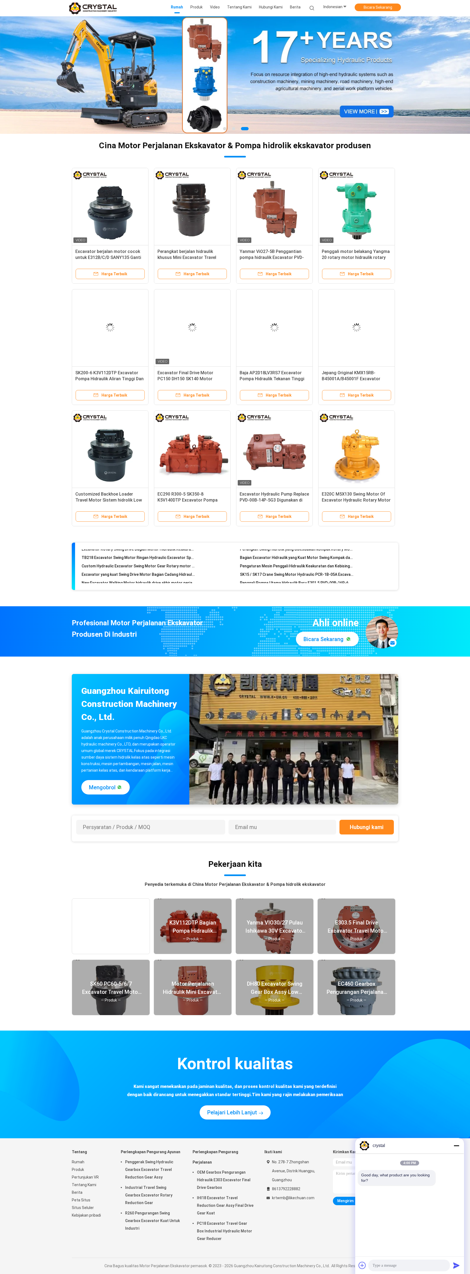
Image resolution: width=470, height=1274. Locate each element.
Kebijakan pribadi (86, 1200)
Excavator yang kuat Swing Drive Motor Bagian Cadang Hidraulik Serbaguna (138, 541)
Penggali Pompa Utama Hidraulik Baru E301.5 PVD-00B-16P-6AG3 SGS (296, 549)
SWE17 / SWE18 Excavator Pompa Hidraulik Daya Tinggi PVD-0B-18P (138, 566)
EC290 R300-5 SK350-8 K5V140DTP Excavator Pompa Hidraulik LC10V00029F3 (187, 485)
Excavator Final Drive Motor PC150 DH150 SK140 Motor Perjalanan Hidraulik (185, 364)
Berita (77, 1178)
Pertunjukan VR (85, 1162)
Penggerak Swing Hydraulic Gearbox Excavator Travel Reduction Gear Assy (149, 1155)
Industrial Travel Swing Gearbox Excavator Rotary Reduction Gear (148, 1180)
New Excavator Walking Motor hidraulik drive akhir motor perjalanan (138, 549)
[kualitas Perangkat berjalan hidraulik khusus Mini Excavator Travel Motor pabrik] (192, 191)
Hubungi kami (367, 812)
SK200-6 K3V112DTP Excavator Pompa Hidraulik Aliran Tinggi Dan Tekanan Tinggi (109, 364)
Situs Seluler (83, 1193)
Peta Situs (81, 1185)
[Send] (456, 1265)
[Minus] (456, 1145)
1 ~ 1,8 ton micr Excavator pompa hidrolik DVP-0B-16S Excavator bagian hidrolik (296, 557)
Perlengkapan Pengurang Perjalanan (215, 1142)
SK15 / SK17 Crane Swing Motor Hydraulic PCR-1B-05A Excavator (296, 541)
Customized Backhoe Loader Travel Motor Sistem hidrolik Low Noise (108, 485)
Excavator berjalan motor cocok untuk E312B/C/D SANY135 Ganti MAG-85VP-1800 (108, 242)
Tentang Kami (84, 1170)
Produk (78, 1155)
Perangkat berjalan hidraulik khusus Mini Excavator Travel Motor (186, 242)
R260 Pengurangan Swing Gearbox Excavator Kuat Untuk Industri (152, 1206)
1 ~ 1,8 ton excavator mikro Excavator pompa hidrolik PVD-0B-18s (296, 566)
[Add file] (362, 1265)
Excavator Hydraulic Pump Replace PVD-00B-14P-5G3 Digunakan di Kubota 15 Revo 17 (274, 485)
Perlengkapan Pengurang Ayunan (150, 1137)
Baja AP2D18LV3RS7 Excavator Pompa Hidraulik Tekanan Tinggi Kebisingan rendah (272, 364)
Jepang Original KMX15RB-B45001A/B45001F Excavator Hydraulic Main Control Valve (351, 364)
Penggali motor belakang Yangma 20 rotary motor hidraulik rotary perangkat (356, 242)
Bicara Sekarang (378, 7)
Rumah (78, 1147)
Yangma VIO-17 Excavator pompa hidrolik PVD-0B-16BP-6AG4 (136, 557)
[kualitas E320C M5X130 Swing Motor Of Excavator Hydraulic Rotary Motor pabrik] (357, 434)
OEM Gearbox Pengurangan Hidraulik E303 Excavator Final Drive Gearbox (224, 1165)
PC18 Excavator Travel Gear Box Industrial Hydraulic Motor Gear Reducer (224, 1216)
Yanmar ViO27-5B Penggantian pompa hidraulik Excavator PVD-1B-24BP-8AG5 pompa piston (272, 242)
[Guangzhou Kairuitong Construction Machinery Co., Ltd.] (93, 8)
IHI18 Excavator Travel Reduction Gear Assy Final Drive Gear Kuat (225, 1191)
